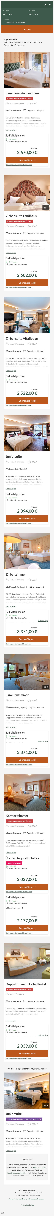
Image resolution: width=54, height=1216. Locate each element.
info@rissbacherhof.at (16, 1173)
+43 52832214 (39, 1167)
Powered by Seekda (27, 1205)
